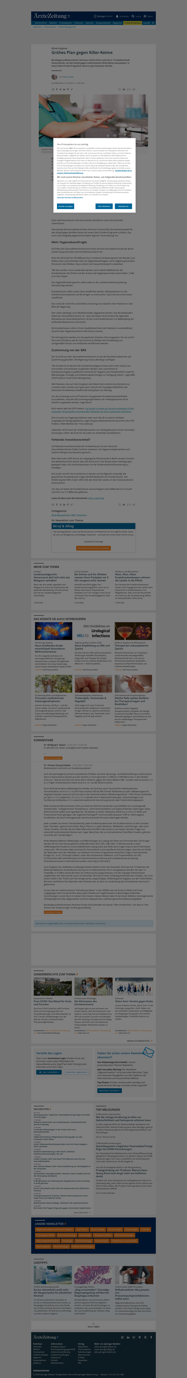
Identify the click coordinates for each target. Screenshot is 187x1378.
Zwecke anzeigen (65, 206)
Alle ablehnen (104, 206)
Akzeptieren (123, 206)
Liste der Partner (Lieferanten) (70, 197)
